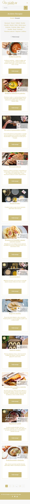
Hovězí (23, 23)
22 (20, 486)
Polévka (8, 27)
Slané (14, 29)
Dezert (13, 23)
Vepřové (18, 31)
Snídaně (19, 29)
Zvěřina (23, 31)
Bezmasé (7, 23)
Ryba (18, 27)
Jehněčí (6, 25)
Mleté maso (22, 25)
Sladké (10, 29)
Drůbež (18, 23)
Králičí (12, 25)
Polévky (13, 27)
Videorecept (15, 37)
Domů (12, 18)
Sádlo (23, 27)
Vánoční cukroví (9, 31)
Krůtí (16, 25)
